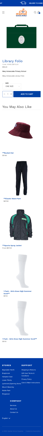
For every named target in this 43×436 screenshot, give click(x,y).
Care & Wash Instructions (31, 383)
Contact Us (14, 412)
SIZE (7, 83)
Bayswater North (8, 370)
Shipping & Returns (29, 370)
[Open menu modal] (3, 12)
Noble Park (6, 390)
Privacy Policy (27, 379)
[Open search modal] (35, 12)
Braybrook (6, 373)
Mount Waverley (8, 387)
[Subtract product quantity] (4, 94)
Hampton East (7, 377)
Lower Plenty (7, 380)
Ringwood (6, 394)
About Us (13, 409)
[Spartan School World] (21, 12)
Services (13, 405)
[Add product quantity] (11, 94)
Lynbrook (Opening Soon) (11, 384)
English (5, 418)
